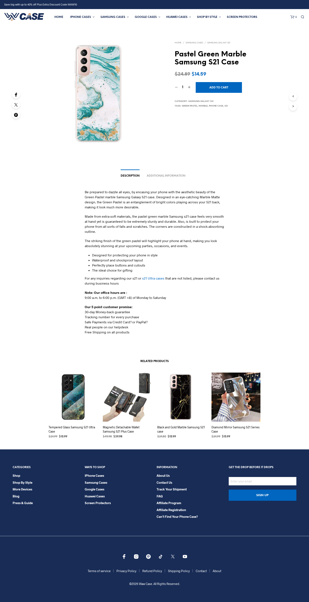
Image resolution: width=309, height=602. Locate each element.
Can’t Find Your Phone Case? (177, 516)
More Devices (22, 489)
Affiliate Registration (171, 510)
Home (58, 17)
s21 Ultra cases (153, 278)
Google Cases (146, 17)
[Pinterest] (16, 115)
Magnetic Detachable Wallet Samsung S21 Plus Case (121, 429)
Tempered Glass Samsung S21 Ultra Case (72, 429)
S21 (226, 106)
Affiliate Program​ (169, 503)
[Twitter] (16, 105)
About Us (163, 475)
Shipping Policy (179, 571)
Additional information (166, 175)
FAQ (160, 496)
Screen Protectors (242, 17)
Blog (16, 496)
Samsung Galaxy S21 (218, 43)
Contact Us (164, 482)
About (217, 571)
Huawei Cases (177, 17)
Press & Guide (23, 503)
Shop (16, 475)
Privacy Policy (126, 571)
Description (130, 175)
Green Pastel (189, 106)
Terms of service (99, 571)
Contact (201, 571)
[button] (294, 17)
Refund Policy (152, 571)
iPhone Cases (80, 17)
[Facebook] (16, 95)
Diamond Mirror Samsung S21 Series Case (235, 429)
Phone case (216, 106)
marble (203, 106)
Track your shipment (172, 489)
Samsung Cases (112, 17)
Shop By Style (207, 17)
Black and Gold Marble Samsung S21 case (181, 429)
